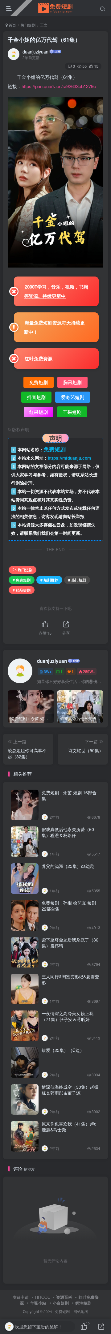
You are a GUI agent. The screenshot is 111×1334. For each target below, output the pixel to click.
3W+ (47, 671)
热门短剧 (28, 25)
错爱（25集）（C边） (63, 1050)
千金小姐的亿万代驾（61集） (44, 40)
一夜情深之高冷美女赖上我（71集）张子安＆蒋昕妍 (67, 1016)
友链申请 (21, 1297)
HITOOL (42, 1297)
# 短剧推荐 (49, 579)
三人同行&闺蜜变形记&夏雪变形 (70, 979)
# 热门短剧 (77, 579)
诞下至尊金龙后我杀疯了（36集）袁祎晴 (70, 943)
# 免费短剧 (22, 579)
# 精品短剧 (22, 590)
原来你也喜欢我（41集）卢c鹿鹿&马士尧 (69, 1127)
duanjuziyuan (35, 52)
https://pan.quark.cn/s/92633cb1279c (59, 86)
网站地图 (80, 1311)
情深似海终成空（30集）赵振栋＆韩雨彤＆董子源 (70, 1090)
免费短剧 (62, 1311)
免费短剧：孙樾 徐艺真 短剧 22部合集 (69, 906)
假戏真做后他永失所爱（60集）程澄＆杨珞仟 (68, 832)
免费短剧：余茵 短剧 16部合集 (69, 795)
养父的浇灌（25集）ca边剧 (68, 866)
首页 (12, 25)
